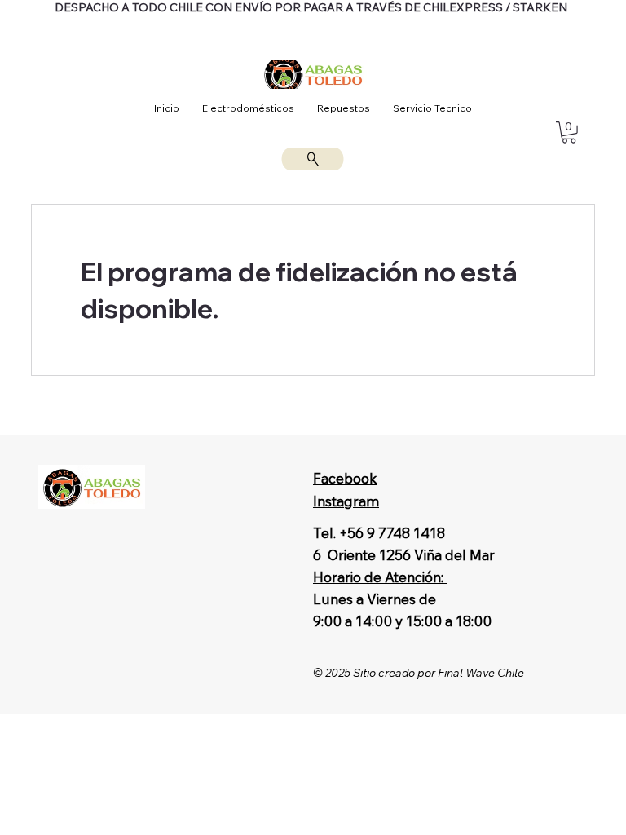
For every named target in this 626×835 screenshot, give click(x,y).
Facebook (345, 478)
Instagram (346, 501)
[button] (569, 132)
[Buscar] (313, 159)
